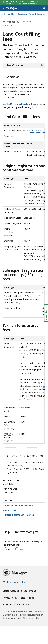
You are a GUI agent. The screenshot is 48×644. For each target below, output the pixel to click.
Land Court (25, 21)
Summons (9, 136)
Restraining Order (37, 130)
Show (9, 25)
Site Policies (27, 597)
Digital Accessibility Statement (19, 590)
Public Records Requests (16, 604)
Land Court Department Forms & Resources (26, 14)
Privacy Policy (10, 597)
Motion (7, 434)
